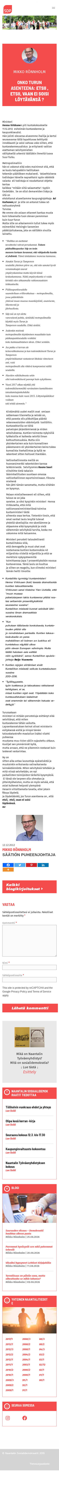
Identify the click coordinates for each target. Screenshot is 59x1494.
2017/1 (9, 1339)
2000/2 (26, 1369)
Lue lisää (11, 1110)
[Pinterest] (31, 865)
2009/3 (10, 1380)
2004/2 (26, 1354)
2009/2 (9, 1385)
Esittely (29, 1072)
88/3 (42, 1339)
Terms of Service (42, 991)
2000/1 (26, 1374)
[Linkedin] (43, 865)
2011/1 (9, 1364)
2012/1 (9, 1359)
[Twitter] (19, 865)
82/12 (42, 1364)
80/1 (41, 1380)
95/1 (24, 1380)
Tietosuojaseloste (40, 1464)
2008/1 (26, 1349)
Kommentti (9, 922)
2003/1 (26, 1364)
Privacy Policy (19, 991)
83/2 (41, 1354)
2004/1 (26, 1359)
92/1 (24, 1385)
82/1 (41, 1369)
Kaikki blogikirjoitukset (23, 887)
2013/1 (9, 1344)
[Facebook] (8, 865)
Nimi (6, 962)
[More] (8, 870)
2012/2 (9, 1354)
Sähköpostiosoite (13, 975)
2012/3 (9, 1349)
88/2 (41, 1344)
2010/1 (9, 1374)
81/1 (41, 1374)
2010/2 (9, 1369)
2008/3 (26, 1339)
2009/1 (9, 1390)
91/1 (24, 1390)
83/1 (41, 1359)
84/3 (42, 1349)
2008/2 (26, 1344)
